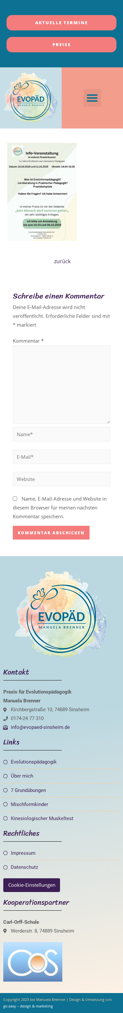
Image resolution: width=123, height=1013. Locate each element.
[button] (92, 98)
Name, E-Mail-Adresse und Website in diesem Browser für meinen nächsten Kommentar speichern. (60, 507)
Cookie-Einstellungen (31, 885)
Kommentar (28, 340)
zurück (62, 261)
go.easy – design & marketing (28, 1006)
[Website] (61, 480)
